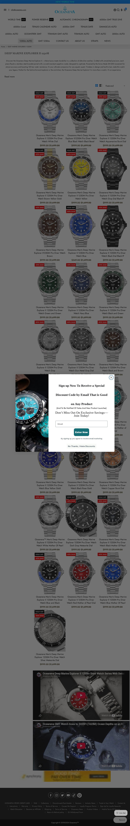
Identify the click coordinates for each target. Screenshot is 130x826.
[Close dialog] (111, 377)
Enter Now (81, 432)
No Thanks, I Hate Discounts (81, 446)
